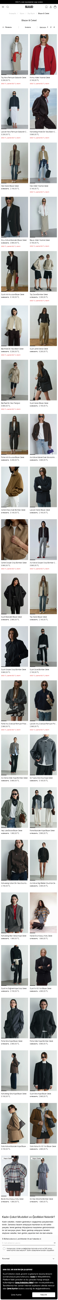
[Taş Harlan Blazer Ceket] (43, 594)
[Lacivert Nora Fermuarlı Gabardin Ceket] (14, 108)
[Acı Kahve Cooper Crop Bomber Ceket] (43, 539)
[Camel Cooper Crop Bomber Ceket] (14, 539)
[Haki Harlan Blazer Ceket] (14, 163)
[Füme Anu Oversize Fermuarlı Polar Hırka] (14, 700)
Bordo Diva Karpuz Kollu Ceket (12, 1199)
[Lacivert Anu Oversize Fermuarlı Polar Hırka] (43, 700)
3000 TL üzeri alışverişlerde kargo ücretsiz (29, 2)
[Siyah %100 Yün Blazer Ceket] (43, 965)
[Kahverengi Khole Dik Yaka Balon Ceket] (43, 108)
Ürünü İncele (14, 78)
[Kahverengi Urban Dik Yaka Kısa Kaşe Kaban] (14, 860)
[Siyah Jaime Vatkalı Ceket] (43, 325)
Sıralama (28, 27)
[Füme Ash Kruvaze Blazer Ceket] (14, 434)
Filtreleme (8, 27)
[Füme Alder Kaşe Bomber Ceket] (43, 1018)
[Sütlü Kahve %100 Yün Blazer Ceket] (43, 1123)
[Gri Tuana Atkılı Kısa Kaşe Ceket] (43, 755)
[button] (3, 74)
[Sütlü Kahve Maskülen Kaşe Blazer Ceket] (14, 1123)
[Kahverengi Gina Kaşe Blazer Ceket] (14, 1070)
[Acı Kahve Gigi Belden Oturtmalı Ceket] (43, 860)
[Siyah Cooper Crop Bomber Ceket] (14, 646)
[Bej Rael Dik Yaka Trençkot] (14, 380)
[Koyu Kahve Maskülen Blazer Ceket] (14, 217)
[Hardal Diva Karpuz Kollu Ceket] (43, 912)
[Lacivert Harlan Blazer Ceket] (43, 487)
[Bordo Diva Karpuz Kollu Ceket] (14, 1176)
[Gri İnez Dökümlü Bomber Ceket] (43, 1176)
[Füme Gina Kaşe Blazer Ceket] (14, 1018)
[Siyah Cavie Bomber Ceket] (43, 646)
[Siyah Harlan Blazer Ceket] (43, 380)
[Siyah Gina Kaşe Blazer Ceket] (43, 1070)
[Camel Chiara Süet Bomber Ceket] (14, 487)
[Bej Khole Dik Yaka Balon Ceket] (14, 325)
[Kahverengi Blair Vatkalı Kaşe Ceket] (14, 912)
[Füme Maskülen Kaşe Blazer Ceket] (43, 807)
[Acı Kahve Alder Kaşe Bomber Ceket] (14, 755)
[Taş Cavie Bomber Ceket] (43, 271)
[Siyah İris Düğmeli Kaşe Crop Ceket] (14, 965)
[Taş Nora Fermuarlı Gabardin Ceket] (14, 54)
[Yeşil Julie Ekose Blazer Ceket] (14, 807)
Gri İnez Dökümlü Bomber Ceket (41, 1199)
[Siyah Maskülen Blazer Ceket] (14, 594)
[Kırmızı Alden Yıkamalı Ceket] (43, 54)
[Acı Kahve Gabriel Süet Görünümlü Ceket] (43, 434)
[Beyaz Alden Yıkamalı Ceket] (43, 217)
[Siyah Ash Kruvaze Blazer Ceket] (14, 271)
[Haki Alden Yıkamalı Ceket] (43, 163)
